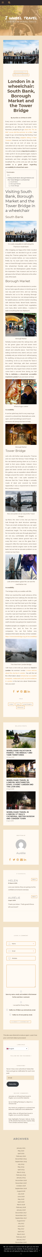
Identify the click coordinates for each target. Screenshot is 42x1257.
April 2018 (21, 1202)
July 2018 (21, 1194)
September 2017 (21, 1218)
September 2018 (21, 1188)
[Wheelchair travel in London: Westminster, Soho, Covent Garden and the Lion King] (21, 769)
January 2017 (21, 1239)
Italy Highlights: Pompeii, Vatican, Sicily (22, 1119)
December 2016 (21, 1242)
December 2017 (21, 1213)
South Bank (14, 182)
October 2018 (21, 1186)
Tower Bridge (15, 185)
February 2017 (21, 1237)
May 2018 (21, 1199)
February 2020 (21, 1156)
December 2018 (21, 1180)
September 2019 (21, 1161)
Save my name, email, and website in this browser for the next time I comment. (21, 996)
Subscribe (12, 1084)
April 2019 (21, 1169)
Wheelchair (20, 707)
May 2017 (21, 1229)
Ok (21, 1254)
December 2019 (21, 1159)
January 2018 (21, 1210)
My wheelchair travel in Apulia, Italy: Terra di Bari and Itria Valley (22, 1121)
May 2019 (21, 1167)
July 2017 (21, 1223)
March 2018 (21, 1204)
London (11, 704)
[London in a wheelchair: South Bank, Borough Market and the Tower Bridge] (17, 690)
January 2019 (21, 1178)
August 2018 (21, 1191)
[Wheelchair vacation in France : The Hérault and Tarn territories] (21, 739)
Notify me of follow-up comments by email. (22, 1010)
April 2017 (21, 1231)
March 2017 (21, 1234)
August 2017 (21, 1221)
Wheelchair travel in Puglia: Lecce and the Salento (20, 1097)
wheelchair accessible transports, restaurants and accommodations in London (21, 678)
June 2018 (21, 1196)
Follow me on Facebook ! (21, 1056)
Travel (18, 704)
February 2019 (21, 1175)
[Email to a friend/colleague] (24, 690)
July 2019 (21, 1164)
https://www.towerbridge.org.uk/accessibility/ (21, 636)
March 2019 (21, 1172)
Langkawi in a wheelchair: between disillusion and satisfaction (22, 1108)
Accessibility (21, 72)
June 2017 (21, 1226)
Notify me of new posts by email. (22, 1015)
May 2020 (21, 1151)
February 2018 (21, 1207)
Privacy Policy (25, 1005)
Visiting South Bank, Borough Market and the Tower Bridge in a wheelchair (21, 179)
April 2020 (21, 1153)
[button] (21, 52)
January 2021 (21, 1148)
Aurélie (15, 118)
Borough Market (16, 184)
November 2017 (21, 1215)
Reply (34, 879)
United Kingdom (21, 75)
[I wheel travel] (21, 19)
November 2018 (21, 1183)
